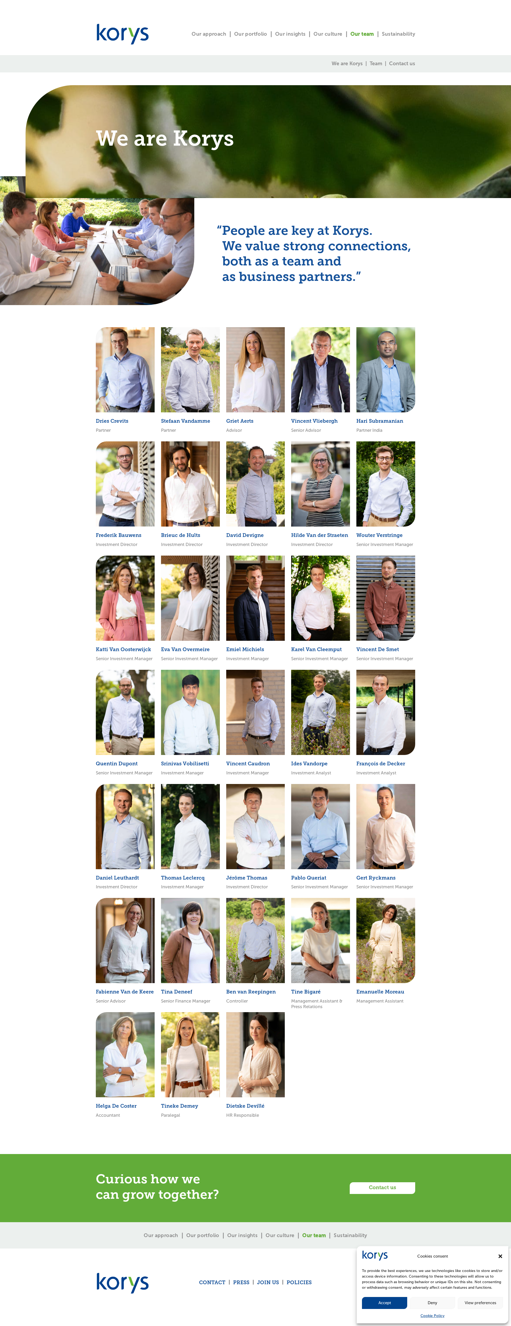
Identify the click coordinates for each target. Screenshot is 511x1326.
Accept (384, 1302)
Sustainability (398, 33)
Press (241, 1283)
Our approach (209, 33)
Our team (362, 33)
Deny (432, 1302)
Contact (212, 1283)
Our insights (290, 33)
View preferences (480, 1302)
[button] (500, 1256)
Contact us (402, 63)
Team (376, 63)
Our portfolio (250, 33)
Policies (299, 1283)
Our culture (328, 33)
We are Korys (347, 63)
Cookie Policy (432, 1315)
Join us (268, 1283)
